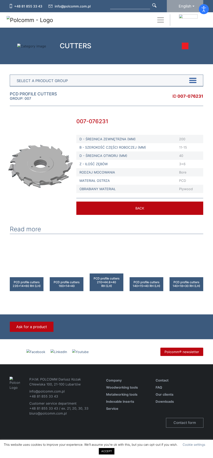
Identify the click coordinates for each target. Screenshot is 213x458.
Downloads (165, 401)
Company (114, 380)
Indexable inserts (120, 401)
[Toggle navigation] (160, 20)
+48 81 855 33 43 (28, 6)
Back (139, 208)
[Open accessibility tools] (204, 9)
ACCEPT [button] (106, 451)
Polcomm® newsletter (182, 352)
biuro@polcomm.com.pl (48, 413)
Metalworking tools (121, 394)
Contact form (184, 423)
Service (112, 408)
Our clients (164, 394)
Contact (162, 380)
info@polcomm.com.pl (73, 6)
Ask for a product (31, 327)
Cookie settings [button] (194, 445)
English (185, 6)
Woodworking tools (122, 387)
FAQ (159, 387)
